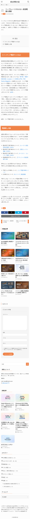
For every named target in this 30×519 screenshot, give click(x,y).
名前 (4, 332)
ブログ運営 (7, 467)
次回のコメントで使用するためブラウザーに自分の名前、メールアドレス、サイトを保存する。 (15, 349)
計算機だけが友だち (9, 457)
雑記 (5, 477)
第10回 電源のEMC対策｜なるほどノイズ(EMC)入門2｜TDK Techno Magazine (14, 79)
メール (4, 338)
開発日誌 (6, 464)
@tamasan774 (5, 383)
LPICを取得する (8, 486)
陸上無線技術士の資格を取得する (12, 483)
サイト (4, 343)
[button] (4, 212)
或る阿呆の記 (15, 2)
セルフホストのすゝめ (10, 461)
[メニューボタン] (1, 2)
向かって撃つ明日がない (10, 471)
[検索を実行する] (27, 364)
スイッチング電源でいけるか (12, 41)
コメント (5, 314)
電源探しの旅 (8, 44)
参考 (11, 92)
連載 (4, 13)
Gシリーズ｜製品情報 (20, 174)
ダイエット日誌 (8, 474)
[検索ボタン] (28, 2)
